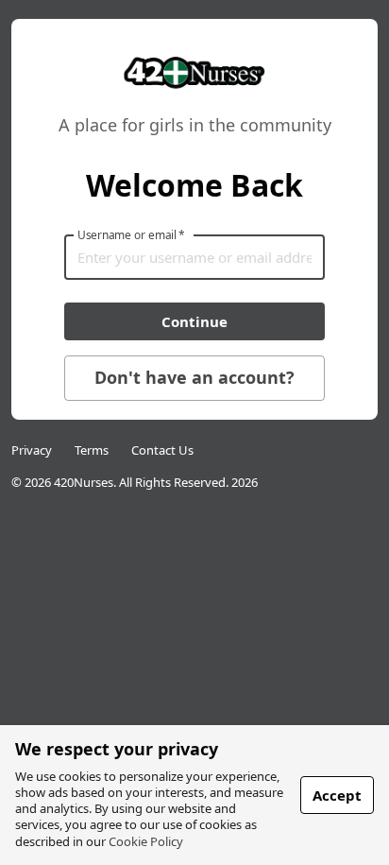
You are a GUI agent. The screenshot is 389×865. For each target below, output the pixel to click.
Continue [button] (194, 321)
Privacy (31, 449)
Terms (92, 449)
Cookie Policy (146, 841)
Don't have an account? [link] (194, 377)
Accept (337, 795)
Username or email (131, 234)
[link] (194, 89)
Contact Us (162, 449)
